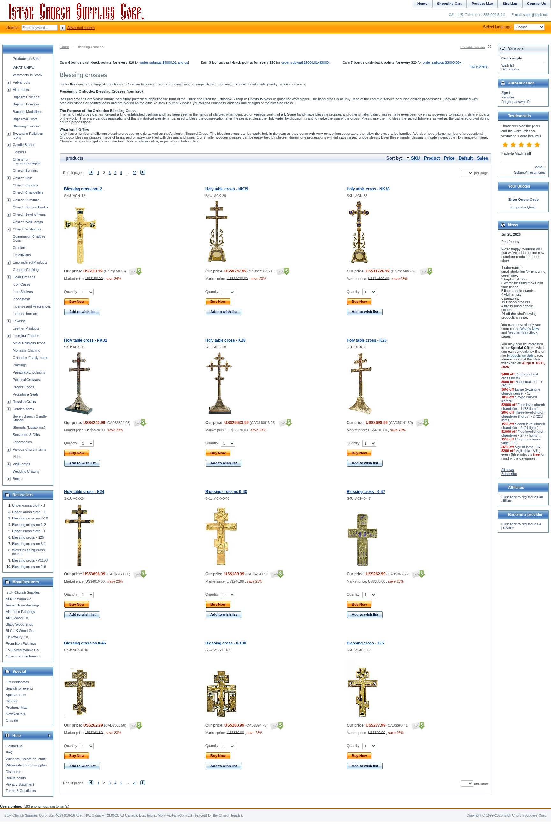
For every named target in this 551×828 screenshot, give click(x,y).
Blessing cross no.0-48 (226, 492)
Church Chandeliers (28, 192)
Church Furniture (26, 200)
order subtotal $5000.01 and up (164, 62)
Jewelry (19, 321)
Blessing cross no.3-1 (29, 544)
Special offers (16, 695)
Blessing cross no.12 (83, 189)
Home (64, 47)
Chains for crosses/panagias (26, 161)
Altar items (21, 89)
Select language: (497, 27)
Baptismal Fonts (25, 119)
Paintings (20, 365)
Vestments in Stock (27, 75)
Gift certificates (17, 682)
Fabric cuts (21, 82)
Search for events (19, 688)
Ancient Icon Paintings (23, 605)
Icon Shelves (23, 292)
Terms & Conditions (21, 791)
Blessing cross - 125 (365, 643)
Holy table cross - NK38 (368, 189)
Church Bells (23, 178)
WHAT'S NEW (23, 67)
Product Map (482, 3)
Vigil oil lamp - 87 (527, 447)
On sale (12, 720)
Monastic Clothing (26, 350)
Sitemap (12, 701)
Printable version (472, 47)
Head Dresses (24, 277)
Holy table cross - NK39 (226, 189)
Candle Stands (24, 145)
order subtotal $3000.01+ (442, 62)
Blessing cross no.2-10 (30, 518)
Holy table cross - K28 (225, 340)
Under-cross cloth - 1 (28, 531)
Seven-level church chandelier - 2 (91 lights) (523, 426)
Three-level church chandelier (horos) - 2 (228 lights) (522, 416)
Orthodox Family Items (30, 358)
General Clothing (26, 270)
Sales (482, 158)
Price (449, 158)
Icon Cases (22, 284)
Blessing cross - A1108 (30, 560)
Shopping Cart (449, 3)
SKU (415, 158)
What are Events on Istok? (26, 759)
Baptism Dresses (26, 104)
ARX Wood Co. (17, 618)
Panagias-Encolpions (29, 372)
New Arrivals (15, 714)
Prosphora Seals (26, 394)
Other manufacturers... (23, 656)
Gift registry (510, 69)
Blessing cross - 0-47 (366, 492)
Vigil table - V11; (528, 451)
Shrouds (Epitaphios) (29, 427)
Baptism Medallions (27, 111)
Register (507, 97)
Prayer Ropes (23, 387)
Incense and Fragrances (32, 306)
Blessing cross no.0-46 (85, 643)
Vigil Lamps (21, 464)
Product (432, 158)
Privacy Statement (20, 784)
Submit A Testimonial (529, 172)
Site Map (510, 3)
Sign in (506, 93)
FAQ (9, 752)
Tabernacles (22, 442)
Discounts (13, 772)
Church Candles (25, 185)
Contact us (14, 746)
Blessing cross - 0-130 (225, 643)
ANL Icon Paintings (20, 612)
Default (466, 158)
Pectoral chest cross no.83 (519, 376)
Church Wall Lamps (28, 222)
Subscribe (509, 474)
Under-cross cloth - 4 (28, 512)
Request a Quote (523, 207)
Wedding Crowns (26, 471)
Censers (19, 152)
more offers (479, 66)
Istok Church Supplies (23, 592)
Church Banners (25, 170)
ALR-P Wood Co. (19, 599)
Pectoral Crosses (26, 379)
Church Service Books (30, 207)
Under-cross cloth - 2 (28, 505)
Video (17, 457)
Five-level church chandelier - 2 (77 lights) (522, 433)
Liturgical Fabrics (26, 336)
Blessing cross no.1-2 (29, 525)
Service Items (23, 409)
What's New (529, 328)
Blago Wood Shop (19, 624)
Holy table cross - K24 (84, 492)
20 (134, 173)
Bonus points (16, 778)
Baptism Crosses (26, 97)
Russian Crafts (24, 401)
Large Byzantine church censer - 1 (520, 391)
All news (507, 470)
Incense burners (25, 314)
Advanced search (81, 28)
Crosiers (19, 248)
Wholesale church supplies (26, 765)
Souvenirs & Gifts (26, 435)
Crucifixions (22, 255)
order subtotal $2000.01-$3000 (305, 62)
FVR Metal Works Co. (23, 650)
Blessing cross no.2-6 (29, 567)
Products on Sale (26, 59)
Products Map (16, 707)
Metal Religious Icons (29, 343)
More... (539, 167)
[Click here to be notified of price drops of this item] (135, 271)
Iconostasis (22, 299)
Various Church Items (29, 449)
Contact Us (536, 3)
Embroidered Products (30, 262)
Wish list (507, 65)
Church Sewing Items (29, 214)
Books (18, 479)
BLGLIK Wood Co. (20, 631)
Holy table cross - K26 (367, 340)
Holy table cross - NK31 (85, 340)
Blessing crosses (26, 126)
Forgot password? (515, 102)
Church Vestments (27, 229)
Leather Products (26, 328)
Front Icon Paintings (21, 643)
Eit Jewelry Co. (17, 637)
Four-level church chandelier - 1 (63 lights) (523, 406)
